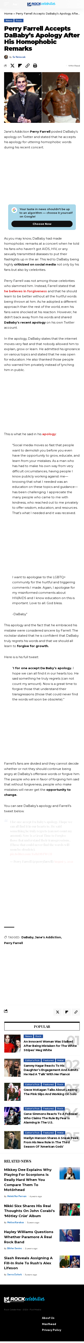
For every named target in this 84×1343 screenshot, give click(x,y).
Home (8, 13)
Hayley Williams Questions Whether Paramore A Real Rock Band (28, 1237)
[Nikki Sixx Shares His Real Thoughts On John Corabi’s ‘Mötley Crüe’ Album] (70, 1209)
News (9, 20)
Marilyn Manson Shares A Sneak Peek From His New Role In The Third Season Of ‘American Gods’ (51, 1142)
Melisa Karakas (15, 1222)
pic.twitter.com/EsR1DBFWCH (31, 854)
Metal (60, 1060)
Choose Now (42, 223)
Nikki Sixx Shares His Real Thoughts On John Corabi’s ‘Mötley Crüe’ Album (29, 1211)
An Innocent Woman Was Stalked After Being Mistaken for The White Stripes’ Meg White (50, 1046)
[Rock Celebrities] (42, 4)
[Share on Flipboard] (20, 65)
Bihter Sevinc (14, 1248)
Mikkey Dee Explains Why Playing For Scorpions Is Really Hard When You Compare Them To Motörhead (28, 1180)
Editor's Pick (32, 1060)
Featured (48, 1060)
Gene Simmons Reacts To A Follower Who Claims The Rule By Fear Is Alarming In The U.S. (51, 1118)
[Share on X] (12, 65)
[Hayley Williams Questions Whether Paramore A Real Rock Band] (70, 1235)
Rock (19, 20)
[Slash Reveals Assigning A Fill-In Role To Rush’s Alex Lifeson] (70, 1262)
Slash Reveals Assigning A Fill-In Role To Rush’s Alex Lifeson (28, 1263)
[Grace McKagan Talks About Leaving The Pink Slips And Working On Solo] (12, 1092)
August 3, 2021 (63, 861)
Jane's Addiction (48, 937)
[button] (7, 4)
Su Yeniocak (19, 57)
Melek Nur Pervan (17, 1196)
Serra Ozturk (14, 1274)
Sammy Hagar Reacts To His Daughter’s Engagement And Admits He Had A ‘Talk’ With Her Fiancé (51, 1070)
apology (49, 434)
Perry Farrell (13, 943)
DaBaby (27, 937)
